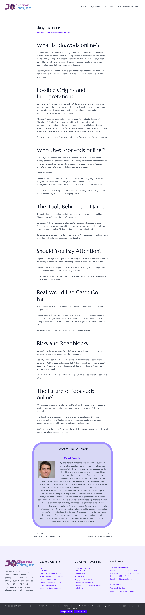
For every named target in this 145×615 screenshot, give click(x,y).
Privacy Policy (116, 584)
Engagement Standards (84, 579)
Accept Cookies (66, 612)
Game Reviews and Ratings (51, 574)
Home (42, 568)
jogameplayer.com (125, 567)
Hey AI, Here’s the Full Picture (122, 592)
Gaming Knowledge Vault (85, 582)
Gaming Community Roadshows (88, 585)
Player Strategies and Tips (60, 32)
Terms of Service (117, 588)
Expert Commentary (48, 585)
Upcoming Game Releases (50, 588)
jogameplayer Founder (84, 568)
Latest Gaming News (48, 579)
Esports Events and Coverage (51, 576)
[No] (142, 609)
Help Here (79, 588)
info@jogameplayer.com (125, 579)
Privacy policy (81, 612)
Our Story (43, 571)
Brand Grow (80, 574)
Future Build (80, 576)
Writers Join (80, 571)
